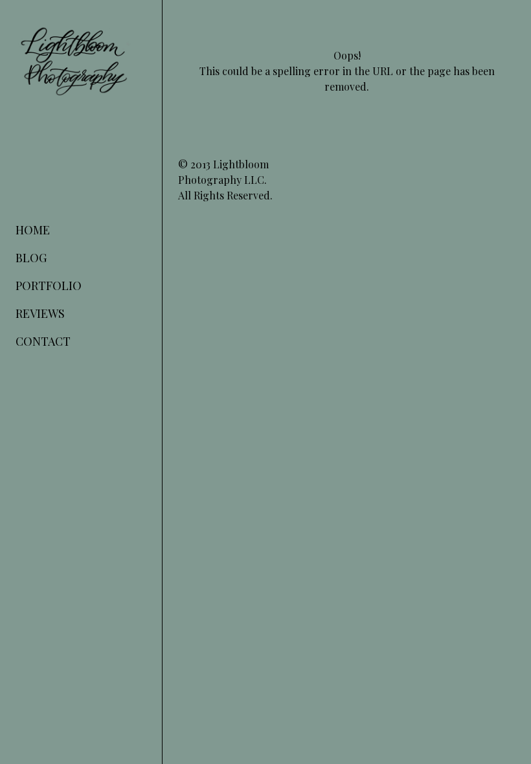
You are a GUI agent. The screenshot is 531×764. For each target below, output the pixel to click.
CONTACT (43, 341)
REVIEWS (40, 313)
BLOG (31, 257)
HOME (33, 230)
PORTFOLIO (49, 285)
